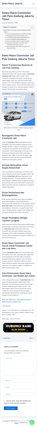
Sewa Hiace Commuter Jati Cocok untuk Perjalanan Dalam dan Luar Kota (17, 43)
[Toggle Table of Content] (31, 27)
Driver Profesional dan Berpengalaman (16, 39)
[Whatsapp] (32, 422)
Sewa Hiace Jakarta (12, 3)
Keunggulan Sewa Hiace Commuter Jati (17, 35)
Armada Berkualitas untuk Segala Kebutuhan (18, 37)
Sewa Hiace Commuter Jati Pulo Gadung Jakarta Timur (17, 31)
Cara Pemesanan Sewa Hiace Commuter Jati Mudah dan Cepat (18, 47)
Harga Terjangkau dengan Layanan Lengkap (18, 41)
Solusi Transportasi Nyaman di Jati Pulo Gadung (19, 34)
